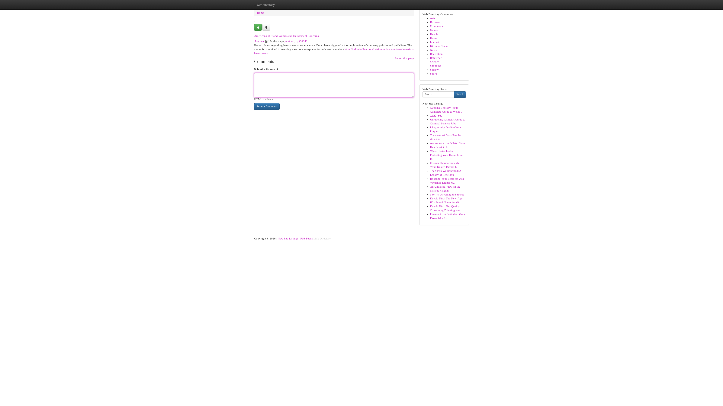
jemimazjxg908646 (296, 41)
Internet (259, 41)
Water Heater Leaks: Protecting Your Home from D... (446, 155)
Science (434, 61)
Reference (436, 57)
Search (459, 94)
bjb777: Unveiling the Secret (447, 194)
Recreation (436, 53)
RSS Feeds (306, 238)
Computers (436, 26)
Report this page (404, 58)
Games (434, 30)
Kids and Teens (439, 46)
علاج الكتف (436, 115)
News (433, 50)
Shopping (435, 65)
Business (435, 22)
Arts (432, 18)
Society (434, 69)
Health (434, 34)
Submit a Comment (266, 68)
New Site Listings (288, 238)
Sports (433, 73)
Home (260, 12)
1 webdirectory (264, 5)
